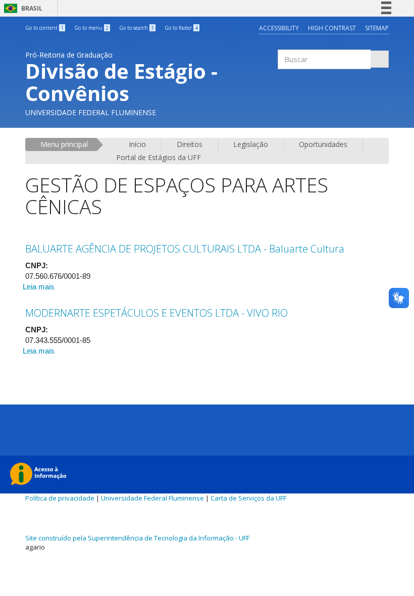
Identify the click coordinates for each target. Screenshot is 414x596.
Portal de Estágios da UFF (158, 157)
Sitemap (377, 28)
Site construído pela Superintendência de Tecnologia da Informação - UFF (137, 537)
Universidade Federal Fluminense (152, 498)
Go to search (136, 27)
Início (137, 144)
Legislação (250, 144)
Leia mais (39, 286)
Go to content (44, 27)
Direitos (189, 144)
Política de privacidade (59, 498)
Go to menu (91, 27)
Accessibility (279, 28)
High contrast (332, 28)
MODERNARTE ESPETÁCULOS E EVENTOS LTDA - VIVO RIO (156, 313)
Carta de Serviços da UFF (248, 498)
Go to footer (181, 27)
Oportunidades (323, 144)
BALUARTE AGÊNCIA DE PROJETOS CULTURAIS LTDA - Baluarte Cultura (184, 249)
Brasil (21, 8)
